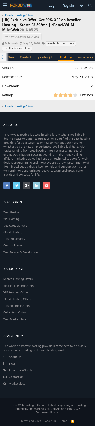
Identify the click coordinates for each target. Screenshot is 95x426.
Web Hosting (12, 212)
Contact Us (16, 377)
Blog (12, 363)
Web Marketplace (14, 319)
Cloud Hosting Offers (17, 299)
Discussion (84, 57)
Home (63, 421)
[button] (5, 5)
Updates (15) (45, 57)
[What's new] (81, 5)
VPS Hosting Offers (15, 292)
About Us (15, 357)
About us (50, 421)
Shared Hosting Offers (18, 279)
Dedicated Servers (15, 225)
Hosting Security (14, 239)
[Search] (90, 5)
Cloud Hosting (12, 232)
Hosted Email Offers (16, 306)
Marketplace (17, 383)
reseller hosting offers (60, 43)
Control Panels (13, 245)
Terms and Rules (31, 421)
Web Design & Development (21, 252)
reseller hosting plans (17, 48)
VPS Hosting (11, 219)
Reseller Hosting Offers (18, 286)
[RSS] (72, 421)
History (66, 57)
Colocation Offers (14, 312)
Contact (25, 57)
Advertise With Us (20, 370)
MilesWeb (11, 43)
